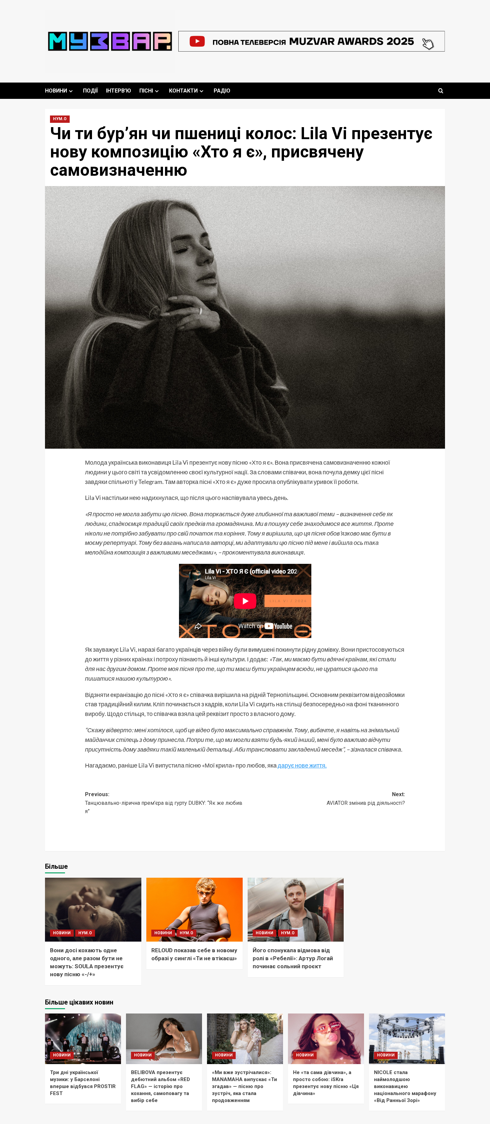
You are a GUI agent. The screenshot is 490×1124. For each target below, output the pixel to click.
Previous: (163, 802)
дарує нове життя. (302, 765)
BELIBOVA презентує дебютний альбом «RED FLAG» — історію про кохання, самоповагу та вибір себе (160, 1086)
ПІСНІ (146, 91)
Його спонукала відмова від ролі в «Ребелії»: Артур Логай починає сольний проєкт (293, 958)
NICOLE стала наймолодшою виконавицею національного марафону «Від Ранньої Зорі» (405, 1086)
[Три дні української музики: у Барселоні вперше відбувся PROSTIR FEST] (83, 1038)
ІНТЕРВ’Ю (118, 91)
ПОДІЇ (90, 91)
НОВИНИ (56, 91)
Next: (366, 798)
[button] (441, 91)
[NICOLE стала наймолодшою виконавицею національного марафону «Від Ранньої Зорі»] (407, 1038)
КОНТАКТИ (183, 91)
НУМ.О (60, 118)
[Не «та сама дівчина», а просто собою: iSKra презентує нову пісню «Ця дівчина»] (326, 1038)
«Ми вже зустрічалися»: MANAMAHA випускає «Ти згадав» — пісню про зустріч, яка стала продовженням (244, 1086)
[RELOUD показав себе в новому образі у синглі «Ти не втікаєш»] (194, 910)
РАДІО (222, 91)
